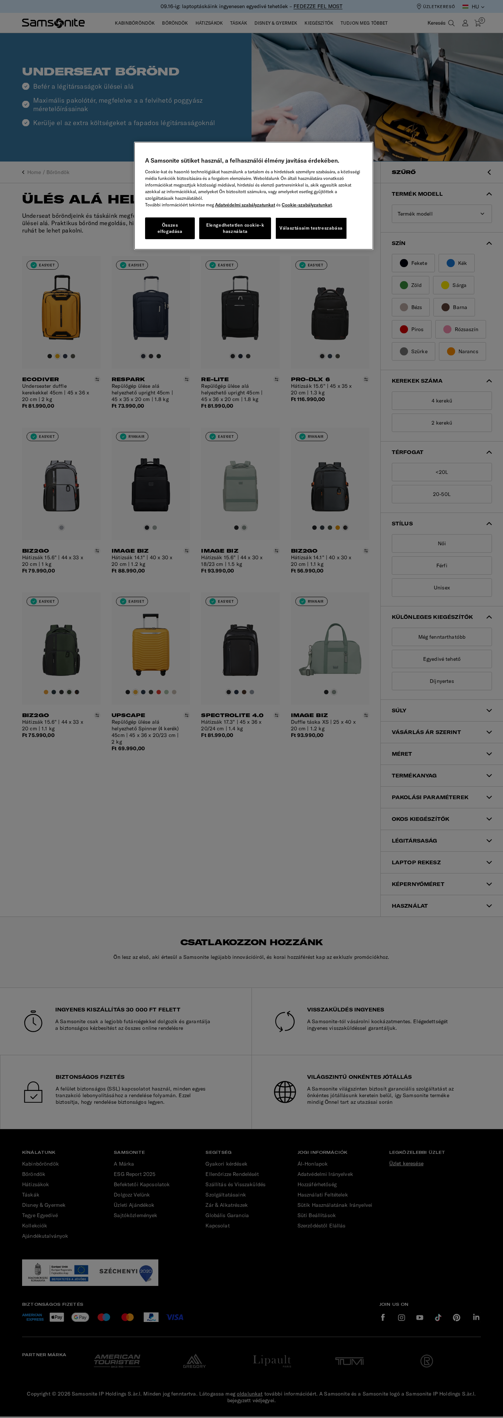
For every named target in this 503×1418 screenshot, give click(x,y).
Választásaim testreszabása (311, 228)
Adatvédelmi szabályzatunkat (245, 205)
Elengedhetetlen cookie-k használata (235, 228)
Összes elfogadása (170, 228)
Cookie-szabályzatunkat (307, 205)
